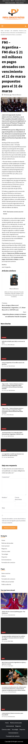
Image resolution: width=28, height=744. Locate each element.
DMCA (12, 0)
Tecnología (4, 554)
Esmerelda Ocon (11, 615)
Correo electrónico (18, 499)
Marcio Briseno (16, 95)
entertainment (5, 607)
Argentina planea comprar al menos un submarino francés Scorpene (14, 314)
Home (3, 540)
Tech (3, 683)
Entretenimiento (6, 560)
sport (3, 658)
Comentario (6, 477)
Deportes (4, 557)
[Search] (26, 26)
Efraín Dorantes (11, 716)
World (3, 709)
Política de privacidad (10, 2)
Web (3, 508)
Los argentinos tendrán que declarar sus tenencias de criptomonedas (13, 454)
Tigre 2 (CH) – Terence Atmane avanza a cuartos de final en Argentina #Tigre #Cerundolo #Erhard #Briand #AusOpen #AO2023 (12, 386)
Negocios (4, 548)
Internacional (5, 546)
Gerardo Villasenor (12, 692)
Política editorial (20, 2)
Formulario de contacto (20, 0)
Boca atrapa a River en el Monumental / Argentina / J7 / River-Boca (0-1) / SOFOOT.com (14, 306)
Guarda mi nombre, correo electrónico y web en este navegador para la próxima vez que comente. (14, 521)
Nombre (4, 497)
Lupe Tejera (10, 665)
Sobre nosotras (6, 0)
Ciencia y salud (5, 551)
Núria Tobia (10, 641)
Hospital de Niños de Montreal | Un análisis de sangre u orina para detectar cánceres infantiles (13, 637)
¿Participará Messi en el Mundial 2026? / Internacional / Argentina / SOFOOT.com (12, 433)
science (3, 632)
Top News (4, 38)
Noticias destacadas (7, 543)
